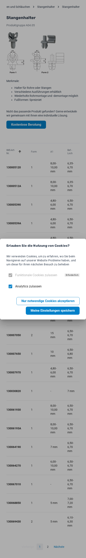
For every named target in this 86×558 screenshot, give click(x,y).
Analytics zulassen (28, 286)
